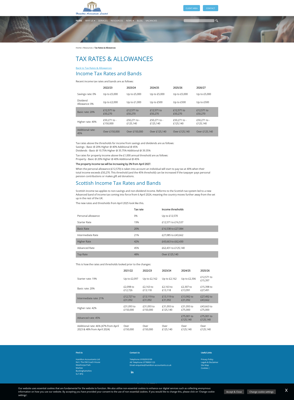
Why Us (89, 20)
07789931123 (149, 362)
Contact (210, 8)
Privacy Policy (207, 359)
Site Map (205, 365)
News (129, 20)
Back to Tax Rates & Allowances (94, 68)
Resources (117, 20)
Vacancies (151, 20)
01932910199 (146, 359)
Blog (140, 20)
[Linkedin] (133, 374)
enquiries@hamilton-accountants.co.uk (153, 365)
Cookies (204, 368)
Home (79, 20)
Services (103, 20)
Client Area (192, 8)
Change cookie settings (261, 391)
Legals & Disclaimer (209, 362)
